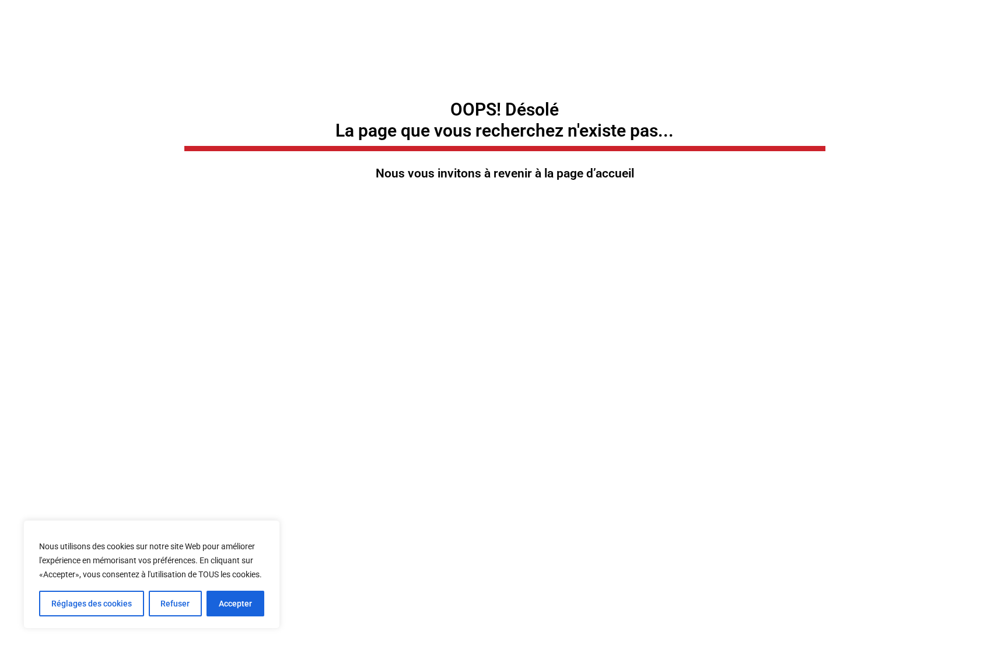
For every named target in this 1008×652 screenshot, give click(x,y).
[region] (151, 574)
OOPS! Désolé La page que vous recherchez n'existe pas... (504, 120)
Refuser (175, 603)
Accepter (235, 603)
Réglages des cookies (91, 603)
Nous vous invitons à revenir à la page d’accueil (505, 173)
